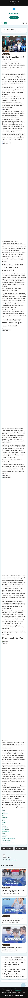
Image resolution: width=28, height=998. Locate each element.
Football (4, 822)
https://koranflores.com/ (11, 859)
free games (4, 65)
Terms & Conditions (9, 995)
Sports (3, 819)
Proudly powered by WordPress (19, 988)
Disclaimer (24, 992)
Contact (18, 992)
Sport (3, 820)
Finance (4, 826)
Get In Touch (7, 994)
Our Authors (13, 994)
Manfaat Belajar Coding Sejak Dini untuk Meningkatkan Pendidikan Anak (12, 948)
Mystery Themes (18, 990)
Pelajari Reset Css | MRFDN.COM (12, 974)
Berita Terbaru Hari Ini (11, 992)
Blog (3, 815)
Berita (3, 812)
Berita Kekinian (5, 831)
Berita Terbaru (5, 829)
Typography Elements (18, 995)
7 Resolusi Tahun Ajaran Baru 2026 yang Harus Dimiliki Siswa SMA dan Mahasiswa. (13, 919)
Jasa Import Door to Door (8, 842)
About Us (4, 992)
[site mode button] (23, 23)
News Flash (5, 813)
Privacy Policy (20, 994)
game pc (4, 69)
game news (16, 65)
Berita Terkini (5, 828)
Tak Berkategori (6, 54)
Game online (22, 65)
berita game (12, 63)
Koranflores (14, 13)
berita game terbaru (19, 63)
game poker (9, 69)
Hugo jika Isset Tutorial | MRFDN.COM (14, 976)
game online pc (5, 67)
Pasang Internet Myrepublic (8, 838)
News (3, 810)
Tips (3, 824)
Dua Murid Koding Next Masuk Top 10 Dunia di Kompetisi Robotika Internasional (13, 891)
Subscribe (15, 17)
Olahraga (4, 836)
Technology (4, 817)
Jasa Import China (6, 840)
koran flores (15, 61)
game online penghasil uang (16, 67)
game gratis (10, 65)
